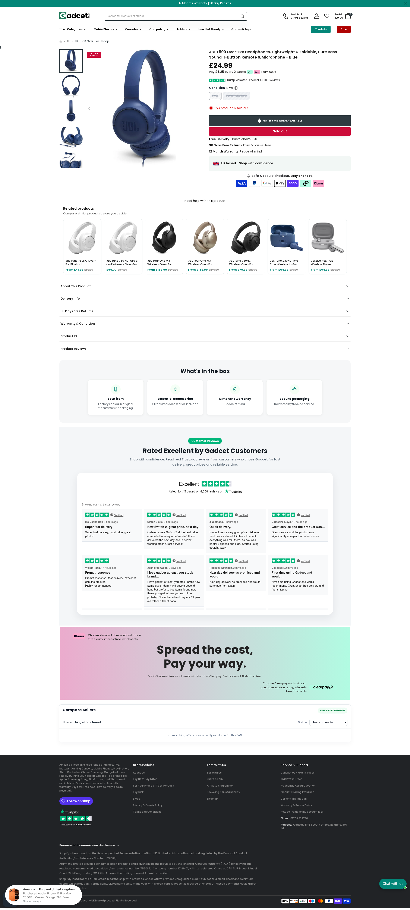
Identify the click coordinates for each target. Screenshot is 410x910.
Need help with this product (205, 201)
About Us (139, 772)
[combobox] (171, 16)
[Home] (60, 41)
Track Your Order (291, 779)
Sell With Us (214, 772)
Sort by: (303, 722)
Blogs (136, 798)
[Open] (10, 899)
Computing (156, 29)
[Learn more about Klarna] (257, 72)
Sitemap (212, 798)
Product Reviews (73, 349)
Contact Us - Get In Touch (298, 772)
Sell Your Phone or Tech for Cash (153, 785)
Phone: (285, 818)
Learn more (268, 71)
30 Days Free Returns (76, 311)
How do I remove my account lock (302, 811)
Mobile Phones (103, 29)
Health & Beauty (209, 29)
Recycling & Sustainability (223, 792)
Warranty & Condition (77, 323)
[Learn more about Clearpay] (250, 72)
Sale (344, 29)
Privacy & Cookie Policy (148, 805)
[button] (198, 108)
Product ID (68, 336)
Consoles (131, 29)
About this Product (75, 286)
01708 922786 (299, 818)
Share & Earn (215, 779)
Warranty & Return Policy (296, 805)
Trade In (321, 29)
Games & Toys (241, 29)
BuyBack (138, 792)
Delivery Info (70, 298)
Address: (286, 824)
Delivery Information (294, 798)
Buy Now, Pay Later (145, 779)
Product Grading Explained (297, 792)
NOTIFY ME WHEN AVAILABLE (282, 120)
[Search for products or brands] (242, 16)
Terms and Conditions (147, 811)
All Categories (72, 29)
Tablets (181, 29)
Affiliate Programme (220, 785)
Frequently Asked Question (298, 785)
